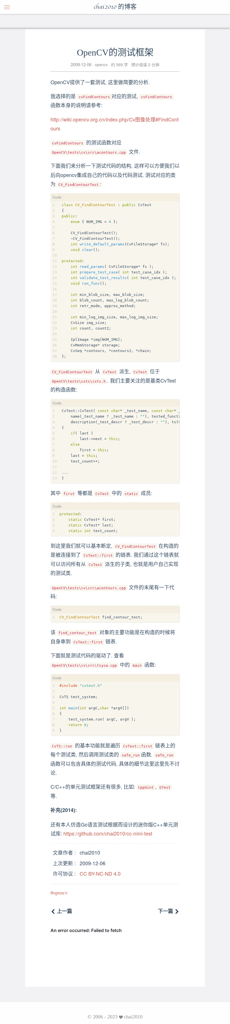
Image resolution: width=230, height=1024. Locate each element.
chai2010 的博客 (115, 7)
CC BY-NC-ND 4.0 (100, 873)
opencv (101, 64)
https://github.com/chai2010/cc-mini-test (107, 833)
